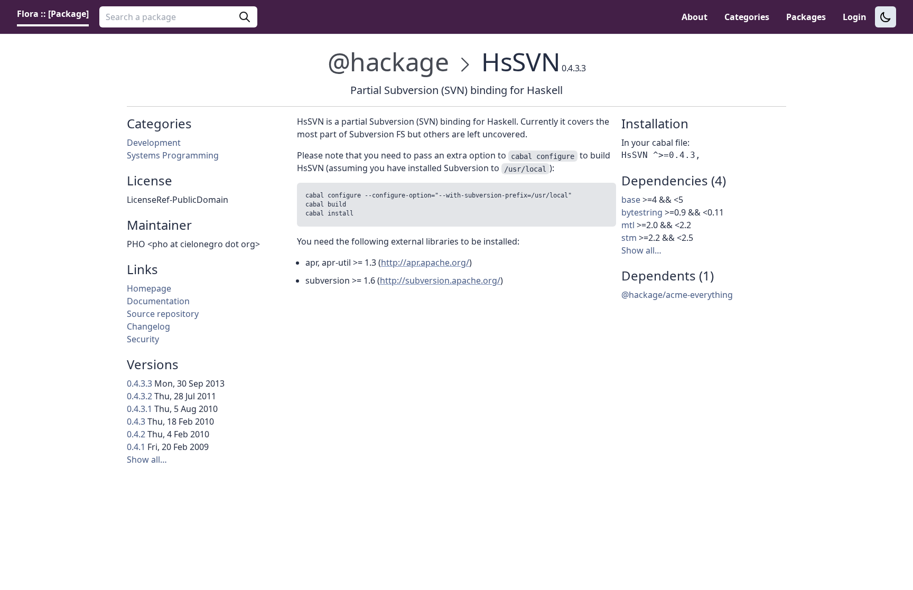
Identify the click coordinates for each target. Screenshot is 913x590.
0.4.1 (136, 447)
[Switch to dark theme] (885, 16)
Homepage (149, 288)
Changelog (148, 326)
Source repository (163, 314)
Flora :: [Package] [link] (53, 14)
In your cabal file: (655, 142)
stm (629, 238)
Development (154, 142)
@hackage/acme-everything (677, 295)
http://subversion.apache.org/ (440, 280)
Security (143, 339)
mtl (628, 225)
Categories (746, 17)
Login (855, 17)
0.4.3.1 (139, 409)
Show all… (147, 459)
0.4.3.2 (139, 396)
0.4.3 (136, 421)
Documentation (158, 301)
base (630, 199)
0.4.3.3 (139, 383)
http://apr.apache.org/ (425, 262)
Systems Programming (173, 155)
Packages (806, 17)
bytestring (642, 212)
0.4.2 (136, 434)
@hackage (388, 61)
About (694, 17)
